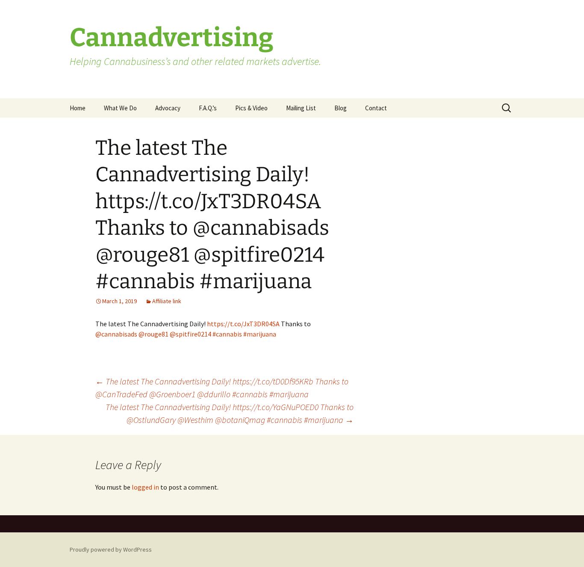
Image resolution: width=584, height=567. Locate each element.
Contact (376, 108)
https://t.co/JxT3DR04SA (243, 323)
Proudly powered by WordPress (111, 549)
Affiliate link (166, 301)
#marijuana (259, 334)
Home (78, 108)
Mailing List (301, 108)
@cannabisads (116, 334)
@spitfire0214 (190, 334)
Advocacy (167, 108)
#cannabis (227, 334)
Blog (340, 108)
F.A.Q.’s (208, 108)
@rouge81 (153, 334)
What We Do (120, 108)
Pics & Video (251, 108)
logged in (145, 487)
